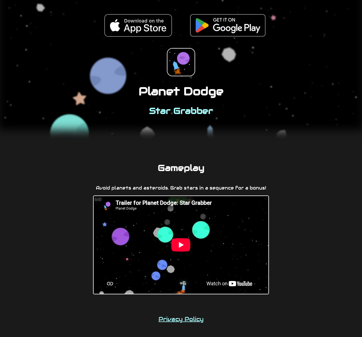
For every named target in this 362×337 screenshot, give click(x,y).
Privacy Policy (181, 319)
